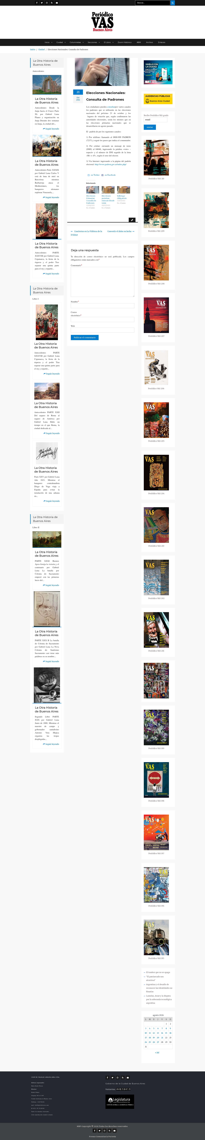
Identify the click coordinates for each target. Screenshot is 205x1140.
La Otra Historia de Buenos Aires (46, 100)
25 (150, 1042)
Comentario (76, 265)
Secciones (92, 42)
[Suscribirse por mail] (57, 3)
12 (154, 1033)
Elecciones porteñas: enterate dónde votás (108, 199)
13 (158, 1033)
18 (150, 1038)
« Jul (157, 1052)
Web (73, 325)
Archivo (149, 42)
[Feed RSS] (52, 3)
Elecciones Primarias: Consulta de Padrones (91, 199)
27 (158, 1042)
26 (154, 1042)
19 (154, 1038)
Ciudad (59, 42)
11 (150, 1033)
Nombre (75, 301)
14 (162, 1033)
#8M (139, 42)
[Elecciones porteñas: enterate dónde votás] (108, 190)
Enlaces (161, 42)
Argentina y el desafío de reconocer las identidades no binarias (159, 988)
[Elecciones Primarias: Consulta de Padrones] (92, 190)
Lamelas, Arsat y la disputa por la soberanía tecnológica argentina (159, 999)
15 (166, 1033)
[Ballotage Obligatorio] (123, 190)
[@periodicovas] (37, 3)
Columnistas (75, 42)
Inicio (47, 42)
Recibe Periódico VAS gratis (156, 115)
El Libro (107, 42)
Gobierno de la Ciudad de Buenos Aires (125, 1083)
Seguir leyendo (51, 129)
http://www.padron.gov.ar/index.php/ (110, 164)
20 (158, 1038)
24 (146, 1042)
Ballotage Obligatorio (122, 197)
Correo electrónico (76, 314)
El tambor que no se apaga (158, 972)
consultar (111, 106)
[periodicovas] (47, 3)
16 (170, 1033)
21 (162, 1038)
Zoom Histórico (125, 42)
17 (146, 1038)
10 (146, 1033)
